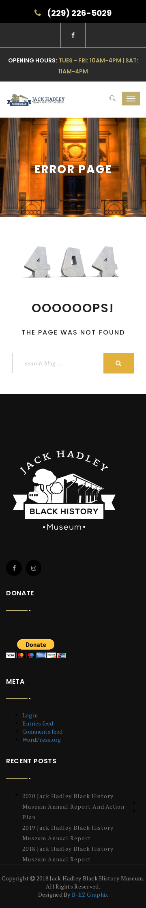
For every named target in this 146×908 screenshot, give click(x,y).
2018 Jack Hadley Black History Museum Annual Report (68, 854)
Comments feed (42, 731)
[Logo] (66, 490)
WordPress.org (41, 739)
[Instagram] (33, 568)
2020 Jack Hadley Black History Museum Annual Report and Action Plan (73, 806)
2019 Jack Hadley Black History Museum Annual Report (68, 833)
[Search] (113, 98)
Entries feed (37, 723)
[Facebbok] (14, 568)
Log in (30, 715)
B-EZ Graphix (90, 894)
